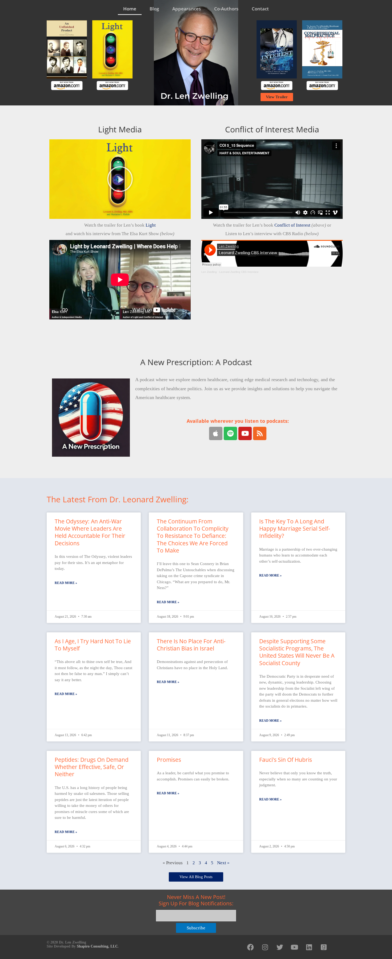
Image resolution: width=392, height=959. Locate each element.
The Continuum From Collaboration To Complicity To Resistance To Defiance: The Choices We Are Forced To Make (193, 536)
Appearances (186, 9)
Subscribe (196, 927)
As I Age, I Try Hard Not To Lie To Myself (93, 644)
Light (151, 225)
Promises (169, 759)
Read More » (66, 583)
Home (129, 9)
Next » (223, 862)
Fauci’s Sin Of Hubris (285, 759)
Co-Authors (226, 9)
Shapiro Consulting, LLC (97, 946)
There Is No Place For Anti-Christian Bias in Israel (191, 644)
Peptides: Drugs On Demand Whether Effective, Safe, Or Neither (92, 767)
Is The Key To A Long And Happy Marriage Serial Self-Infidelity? (294, 529)
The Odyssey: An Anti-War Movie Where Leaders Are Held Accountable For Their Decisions (90, 532)
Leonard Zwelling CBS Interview (238, 271)
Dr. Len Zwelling (195, 96)
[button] (120, 179)
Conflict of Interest (292, 225)
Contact (260, 9)
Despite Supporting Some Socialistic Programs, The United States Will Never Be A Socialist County (296, 652)
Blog (154, 9)
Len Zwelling (209, 271)
